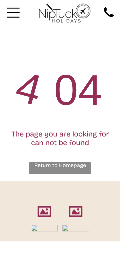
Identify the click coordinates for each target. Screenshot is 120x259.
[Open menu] (13, 12)
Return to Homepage (60, 165)
